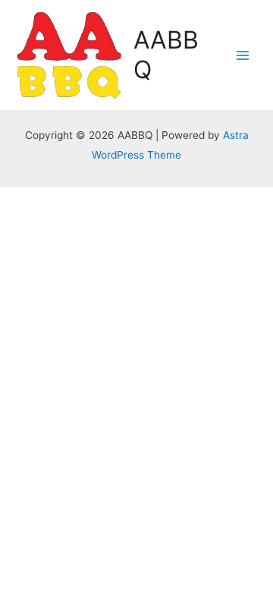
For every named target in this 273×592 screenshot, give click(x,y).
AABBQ (166, 54)
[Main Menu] (243, 55)
